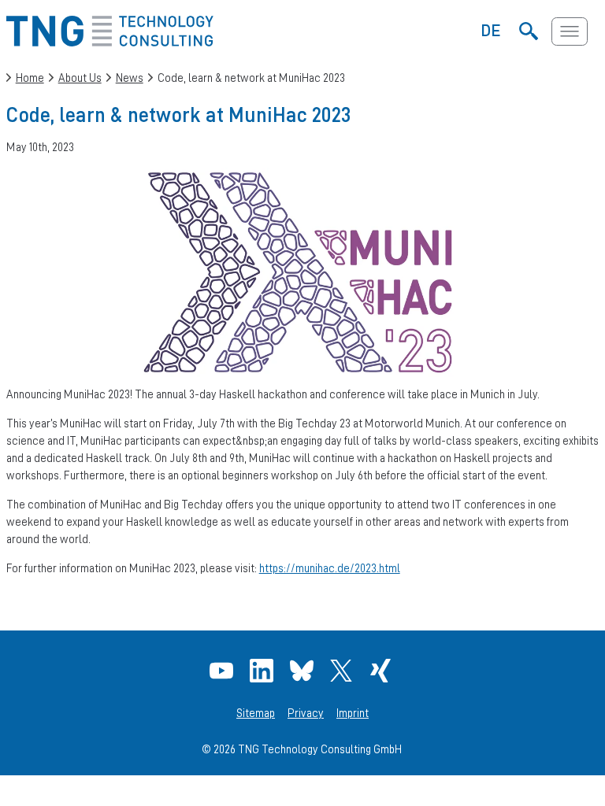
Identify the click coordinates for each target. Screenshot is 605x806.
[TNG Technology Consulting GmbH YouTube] (223, 670)
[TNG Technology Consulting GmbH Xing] (382, 670)
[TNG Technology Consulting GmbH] (109, 42)
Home (30, 77)
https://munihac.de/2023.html (329, 568)
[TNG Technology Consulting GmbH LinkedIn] (263, 670)
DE (491, 30)
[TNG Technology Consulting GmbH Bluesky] (303, 670)
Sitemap (255, 713)
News (129, 77)
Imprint (352, 713)
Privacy (306, 713)
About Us (80, 77)
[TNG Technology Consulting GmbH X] (343, 671)
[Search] (528, 31)
